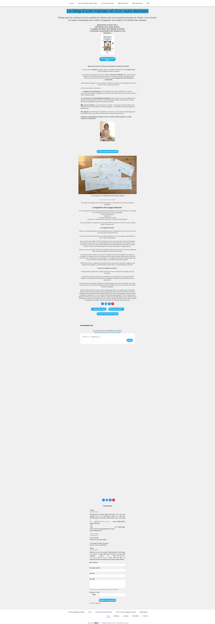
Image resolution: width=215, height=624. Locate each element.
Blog (108, 616)
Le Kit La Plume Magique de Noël (126, 612)
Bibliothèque (143, 612)
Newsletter (135, 616)
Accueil (71, 3)
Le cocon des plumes (107, 3)
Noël (148, 3)
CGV (90, 612)
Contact (145, 616)
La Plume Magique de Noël (76, 612)
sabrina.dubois (94, 533)
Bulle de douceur (137, 3)
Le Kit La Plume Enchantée (103, 612)
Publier (129, 340)
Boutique (116, 616)
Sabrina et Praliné (123, 3)
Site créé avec (91, 623)
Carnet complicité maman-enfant (87, 3)
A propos (125, 616)
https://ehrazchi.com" (103, 521)
